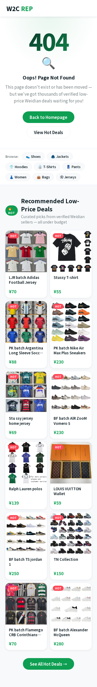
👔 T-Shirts (47, 166)
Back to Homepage (48, 117)
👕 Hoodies (18, 166)
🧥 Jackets (60, 156)
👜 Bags (43, 177)
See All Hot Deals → (48, 664)
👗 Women (17, 177)
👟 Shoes (33, 156)
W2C (19, 8)
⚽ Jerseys (68, 177)
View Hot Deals (48, 132)
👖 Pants (73, 166)
